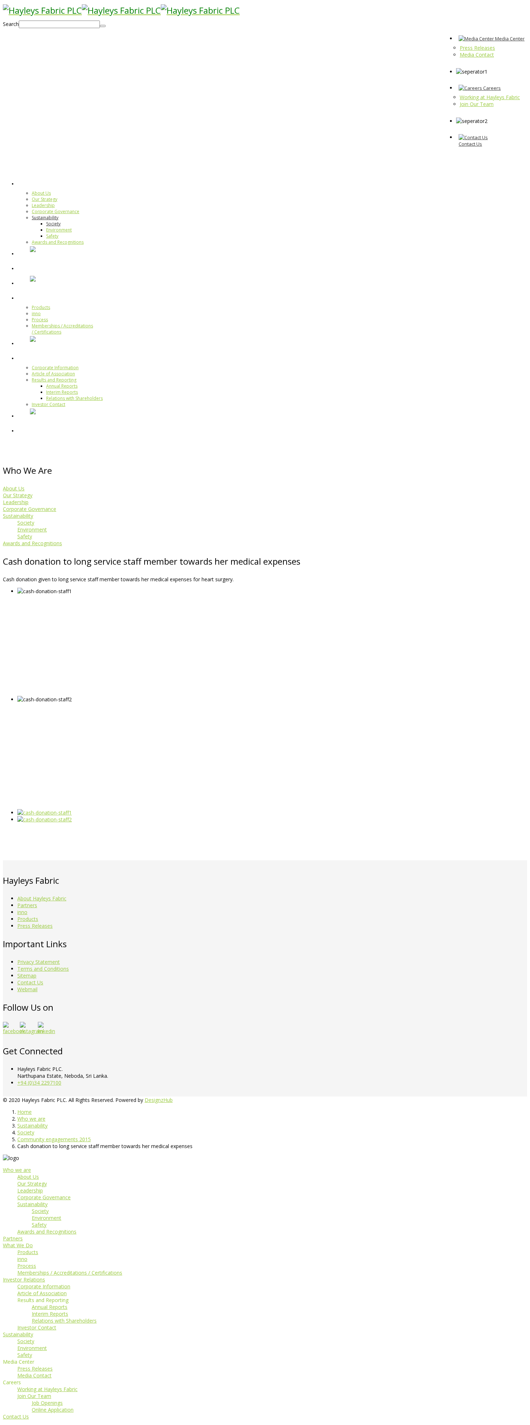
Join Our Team (34, 1396)
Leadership (43, 205)
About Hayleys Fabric (41, 898)
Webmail (27, 989)
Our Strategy (44, 199)
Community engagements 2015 (54, 1139)
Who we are (47, 183)
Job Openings (47, 1402)
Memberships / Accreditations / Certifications (69, 1272)
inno (36, 313)
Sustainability (45, 218)
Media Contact (34, 1375)
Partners (42, 268)
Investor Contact (48, 404)
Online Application (53, 1409)
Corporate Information (55, 368)
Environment (59, 230)
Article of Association (53, 374)
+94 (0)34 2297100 (39, 1082)
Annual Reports (62, 386)
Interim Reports (62, 392)
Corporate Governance (55, 211)
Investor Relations (56, 358)
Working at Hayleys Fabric (47, 1389)
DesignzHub (159, 1100)
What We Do (48, 297)
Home (24, 1111)
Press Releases (35, 925)
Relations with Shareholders (74, 398)
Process (40, 320)
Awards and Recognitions (58, 242)
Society (53, 224)
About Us (41, 193)
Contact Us (30, 982)
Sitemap (26, 975)
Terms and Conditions (43, 968)
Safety (52, 236)
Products (41, 307)
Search (11, 24)
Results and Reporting (54, 380)
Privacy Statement (38, 961)
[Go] (103, 26)
